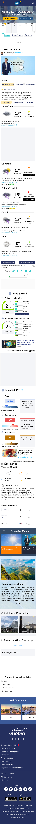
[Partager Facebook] (17, 271)
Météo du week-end (27, 262)
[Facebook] (6, 789)
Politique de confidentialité (11, 811)
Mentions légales (9, 805)
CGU (17, 805)
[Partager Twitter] (21, 271)
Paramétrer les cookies (27, 811)
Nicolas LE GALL (19, 52)
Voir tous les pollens (22, 314)
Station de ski (18, 646)
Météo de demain (8, 262)
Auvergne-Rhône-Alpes (14, 6)
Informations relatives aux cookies (19, 808)
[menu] (3, 2)
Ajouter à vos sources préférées (19, 276)
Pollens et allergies (13, 298)
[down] (18, 604)
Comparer (28, 35)
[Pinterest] (25, 789)
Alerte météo (6, 755)
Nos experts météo (8, 748)
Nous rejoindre (6, 761)
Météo (2, 6)
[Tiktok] (30, 789)
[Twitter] (11, 789)
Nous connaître (7, 758)
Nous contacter (7, 764)
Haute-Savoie (23, 6)
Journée (7, 35)
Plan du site (28, 805)
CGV (21, 805)
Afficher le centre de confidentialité (19, 814)
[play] (8, 344)
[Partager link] (13, 271)
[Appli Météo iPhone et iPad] (11, 799)
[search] (33, 2)
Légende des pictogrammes (12, 767)
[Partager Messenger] (25, 271)
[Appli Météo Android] (25, 799)
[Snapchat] (16, 789)
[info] (21, 390)
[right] (34, 27)
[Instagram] (20, 789)
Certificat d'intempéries (10, 751)
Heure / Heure (17, 35)
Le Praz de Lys (31, 6)
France (6, 6)
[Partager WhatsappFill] (30, 271)
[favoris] (32, 11)
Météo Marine (6, 777)
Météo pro (5, 780)
